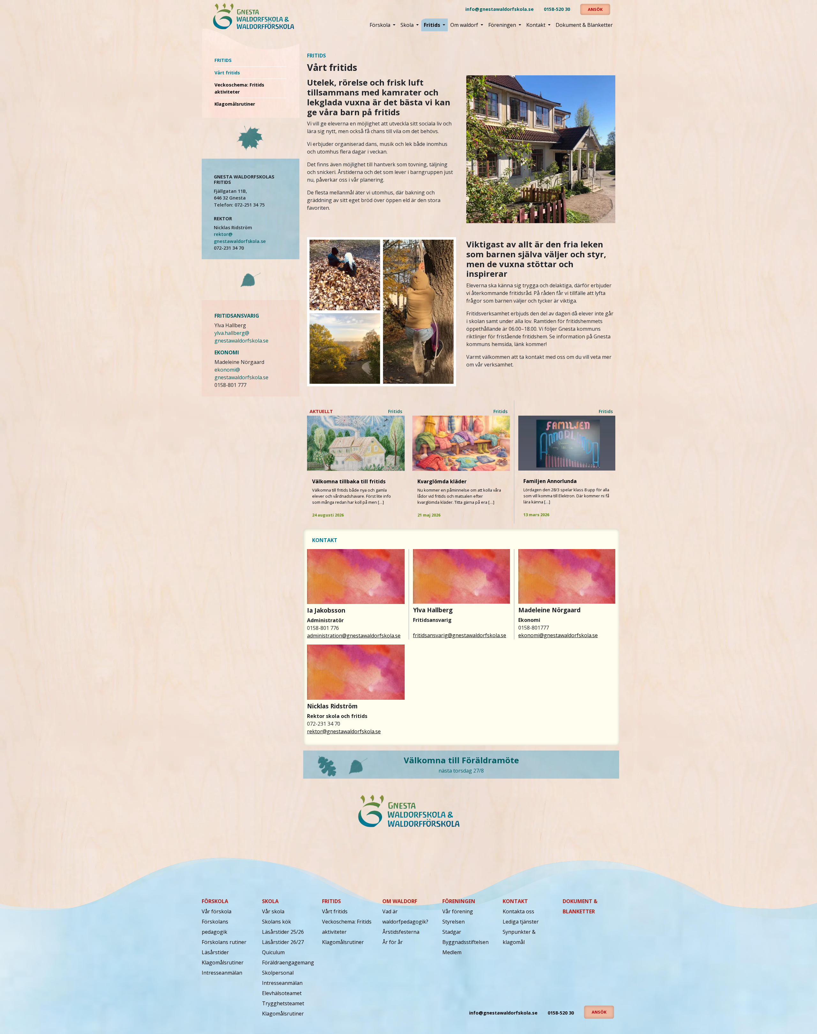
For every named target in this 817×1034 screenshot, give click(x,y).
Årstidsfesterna (400, 931)
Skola (408, 24)
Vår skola (273, 911)
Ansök (595, 9)
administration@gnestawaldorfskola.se (354, 635)
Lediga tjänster (521, 921)
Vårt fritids (227, 73)
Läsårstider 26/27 (283, 942)
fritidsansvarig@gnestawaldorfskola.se (459, 635)
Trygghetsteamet (283, 1003)
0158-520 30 (557, 9)
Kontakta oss (518, 911)
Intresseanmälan (222, 972)
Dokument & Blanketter (584, 24)
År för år (392, 942)
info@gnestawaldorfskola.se (499, 9)
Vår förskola (216, 911)
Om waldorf (464, 24)
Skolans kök (276, 921)
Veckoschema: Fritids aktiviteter (239, 88)
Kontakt (536, 24)
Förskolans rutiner (224, 942)
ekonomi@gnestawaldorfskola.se (558, 635)
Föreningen (502, 24)
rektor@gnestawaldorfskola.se (344, 731)
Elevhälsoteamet (282, 993)
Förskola (381, 24)
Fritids (432, 24)
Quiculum (273, 952)
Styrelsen (453, 921)
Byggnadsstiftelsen (465, 942)
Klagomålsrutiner (234, 104)
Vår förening (457, 911)
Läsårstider (215, 952)
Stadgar (451, 931)
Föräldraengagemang (288, 962)
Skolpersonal (278, 972)
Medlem (451, 952)
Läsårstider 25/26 (283, 931)
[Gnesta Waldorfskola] (253, 16)
